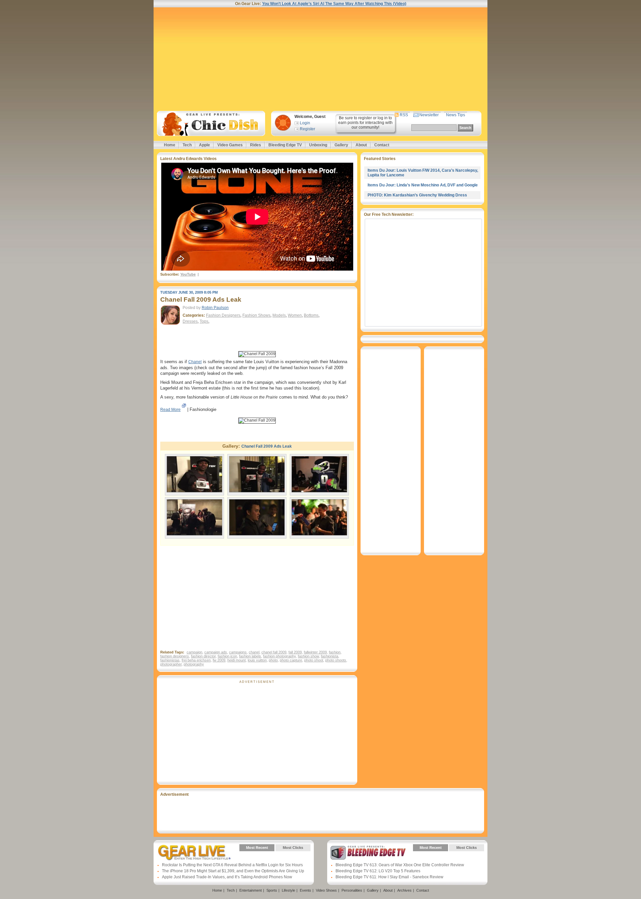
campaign (194, 652)
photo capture (291, 660)
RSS (404, 115)
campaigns (238, 652)
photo (273, 660)
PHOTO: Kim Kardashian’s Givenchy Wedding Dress (417, 195)
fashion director (203, 656)
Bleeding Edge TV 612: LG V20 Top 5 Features (378, 871)
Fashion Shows (256, 315)
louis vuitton (257, 660)
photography (194, 664)
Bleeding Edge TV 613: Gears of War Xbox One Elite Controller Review (400, 865)
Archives (404, 890)
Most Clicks (293, 848)
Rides (255, 145)
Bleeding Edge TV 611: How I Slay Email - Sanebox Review (389, 877)
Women (295, 315)
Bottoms (311, 315)
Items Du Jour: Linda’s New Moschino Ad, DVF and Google (423, 185)
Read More (170, 409)
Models (279, 315)
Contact (381, 145)
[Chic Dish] (211, 123)
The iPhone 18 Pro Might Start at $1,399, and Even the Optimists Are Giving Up (233, 871)
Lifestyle (288, 890)
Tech (187, 145)
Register (307, 129)
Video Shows (326, 890)
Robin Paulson (215, 307)
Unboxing (318, 145)
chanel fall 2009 (273, 652)
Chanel (195, 361)
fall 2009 (295, 652)
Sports (271, 890)
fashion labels (250, 656)
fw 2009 (219, 660)
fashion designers (174, 656)
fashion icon (227, 656)
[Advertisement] (320, 59)
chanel (254, 652)
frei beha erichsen (196, 660)
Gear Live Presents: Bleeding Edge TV (368, 852)
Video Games (230, 145)
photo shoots (335, 660)
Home (169, 145)
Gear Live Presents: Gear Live (194, 852)
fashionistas (170, 660)
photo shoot (313, 660)
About (361, 145)
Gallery (341, 145)
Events (305, 890)
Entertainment (250, 890)
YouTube (188, 274)
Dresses (190, 321)
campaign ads (215, 652)
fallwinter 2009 (315, 652)
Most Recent (257, 848)
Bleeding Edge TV (285, 145)
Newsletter (429, 115)
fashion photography (279, 656)
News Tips (455, 115)
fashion (335, 652)
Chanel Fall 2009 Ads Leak (266, 446)
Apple (204, 145)
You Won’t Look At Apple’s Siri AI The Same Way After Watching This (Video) (334, 3)
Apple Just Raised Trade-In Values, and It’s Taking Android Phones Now (227, 877)
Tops (204, 321)
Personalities (352, 890)
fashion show (308, 656)
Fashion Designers (223, 315)
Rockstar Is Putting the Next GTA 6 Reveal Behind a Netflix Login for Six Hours (232, 865)
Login (305, 123)
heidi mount (236, 660)
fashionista (329, 656)
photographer (171, 664)
